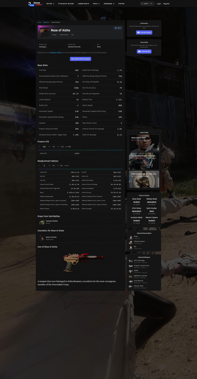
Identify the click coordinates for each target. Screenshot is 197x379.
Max (62, 147)
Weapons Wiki (55, 52)
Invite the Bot (145, 51)
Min (54, 147)
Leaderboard (83, 3)
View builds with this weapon (80, 59)
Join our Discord (146, 32)
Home (39, 22)
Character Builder (66, 3)
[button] (117, 28)
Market (121, 3)
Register (166, 3)
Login (159, 3)
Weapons (46, 22)
